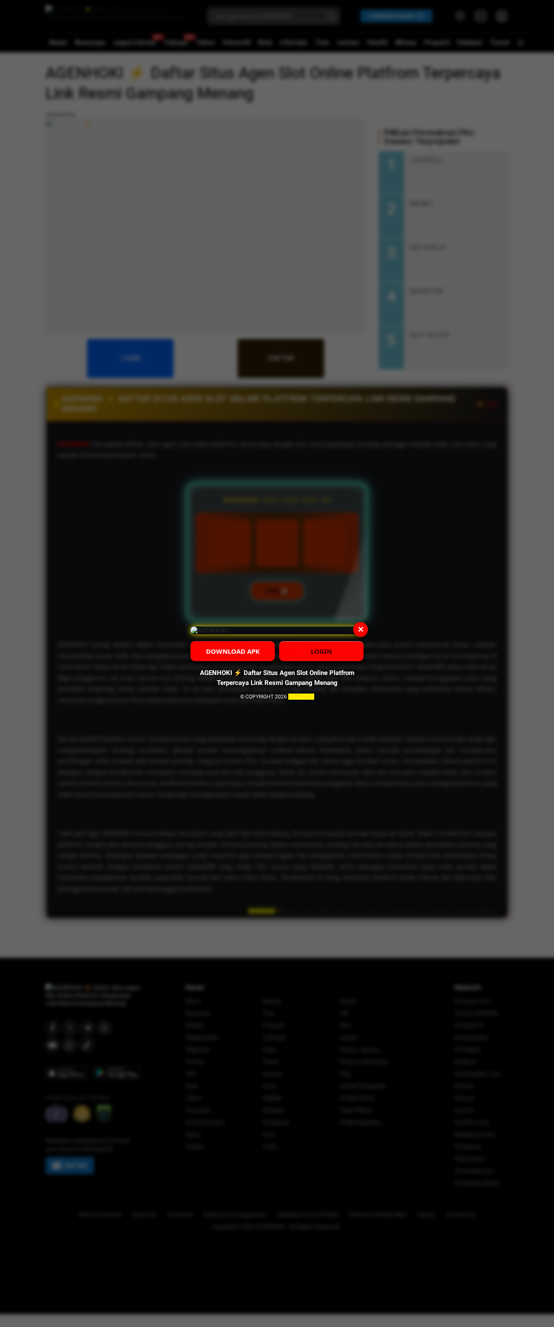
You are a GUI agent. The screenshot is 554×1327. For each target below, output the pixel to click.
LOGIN (321, 651)
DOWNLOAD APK (233, 651)
